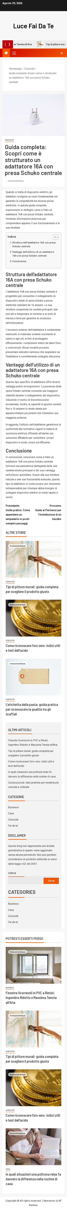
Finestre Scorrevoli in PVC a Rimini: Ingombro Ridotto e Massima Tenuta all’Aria (31, 998)
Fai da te (13, 825)
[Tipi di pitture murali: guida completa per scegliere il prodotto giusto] (33, 559)
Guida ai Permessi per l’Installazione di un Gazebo (48, 512)
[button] (14, 53)
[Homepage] (6, 53)
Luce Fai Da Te (33, 26)
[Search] (62, 53)
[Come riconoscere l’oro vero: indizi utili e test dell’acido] (33, 618)
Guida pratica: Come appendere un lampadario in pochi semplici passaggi (18, 514)
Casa (11, 813)
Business (13, 807)
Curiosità (9, 140)
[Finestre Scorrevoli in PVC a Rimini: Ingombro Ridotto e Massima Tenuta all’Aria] (33, 965)
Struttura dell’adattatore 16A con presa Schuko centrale (34, 244)
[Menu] (14, 53)
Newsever (49, 1200)
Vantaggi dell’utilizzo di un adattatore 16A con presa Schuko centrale (33, 254)
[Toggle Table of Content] (54, 237)
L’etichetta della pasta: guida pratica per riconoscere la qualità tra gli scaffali (32, 709)
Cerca (12, 873)
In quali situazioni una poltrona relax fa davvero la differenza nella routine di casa (33, 1179)
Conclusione (19, 261)
